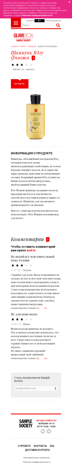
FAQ (52, 446)
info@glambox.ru (46, 420)
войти (31, 250)
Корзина (30, 21)
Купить (20, 84)
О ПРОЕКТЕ (24, 446)
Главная (15, 46)
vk (43, 431)
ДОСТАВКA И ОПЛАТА (37, 450)
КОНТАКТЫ (40, 446)
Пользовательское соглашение (36, 458)
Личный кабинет (53, 21)
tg (49, 431)
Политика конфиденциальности (36, 462)
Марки (23, 46)
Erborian (32, 46)
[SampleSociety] (23, 37)
